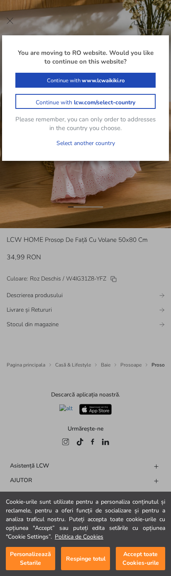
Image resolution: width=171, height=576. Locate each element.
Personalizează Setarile (30, 558)
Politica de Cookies (79, 537)
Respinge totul (85, 559)
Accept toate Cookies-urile (140, 558)
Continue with (86, 80)
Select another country (85, 143)
